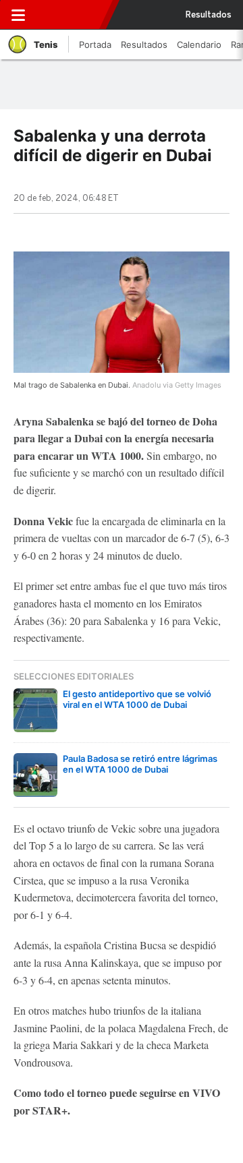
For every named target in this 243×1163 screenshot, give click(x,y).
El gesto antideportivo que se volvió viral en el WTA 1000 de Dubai (137, 699)
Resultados (209, 15)
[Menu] (18, 15)
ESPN (69, 15)
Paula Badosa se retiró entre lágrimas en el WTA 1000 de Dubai (140, 764)
